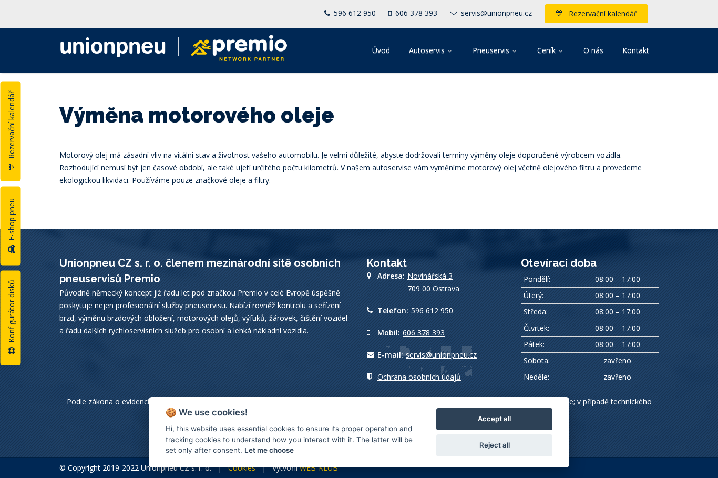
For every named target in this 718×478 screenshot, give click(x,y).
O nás (593, 50)
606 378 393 (415, 13)
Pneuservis (492, 50)
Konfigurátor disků (11, 312)
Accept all (494, 418)
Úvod (381, 50)
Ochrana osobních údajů (419, 377)
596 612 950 (354, 13)
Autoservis (428, 50)
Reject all (494, 445)
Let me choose (269, 450)
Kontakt (635, 50)
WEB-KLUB (319, 468)
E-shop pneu (11, 220)
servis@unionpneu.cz (495, 13)
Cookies (241, 468)
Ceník (547, 50)
